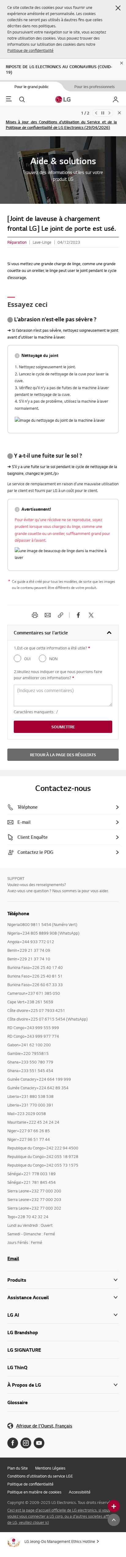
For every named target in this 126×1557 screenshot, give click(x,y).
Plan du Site (17, 1468)
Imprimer (35, 615)
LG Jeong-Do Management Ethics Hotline (59, 1541)
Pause (102, 113)
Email (48, 615)
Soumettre (63, 727)
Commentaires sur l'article (41, 632)
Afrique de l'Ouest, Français (44, 1426)
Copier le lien (60, 615)
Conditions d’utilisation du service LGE (40, 1476)
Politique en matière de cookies (34, 1492)
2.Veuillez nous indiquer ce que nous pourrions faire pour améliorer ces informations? (61, 674)
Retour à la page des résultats (63, 754)
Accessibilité (80, 1492)
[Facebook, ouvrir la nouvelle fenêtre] (78, 615)
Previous (96, 113)
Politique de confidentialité (30, 50)
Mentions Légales (50, 1468)
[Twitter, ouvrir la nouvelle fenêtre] (91, 615)
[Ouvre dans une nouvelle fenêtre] (12, 1443)
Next (109, 113)
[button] (118, 8)
